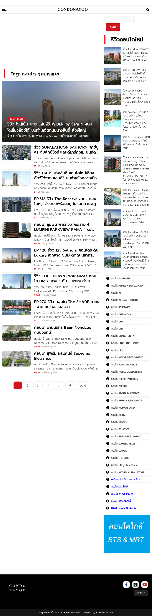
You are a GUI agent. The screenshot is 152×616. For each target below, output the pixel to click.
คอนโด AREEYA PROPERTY (124, 300)
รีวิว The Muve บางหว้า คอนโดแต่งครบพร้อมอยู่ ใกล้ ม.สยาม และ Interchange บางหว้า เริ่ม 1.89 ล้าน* (136, 239)
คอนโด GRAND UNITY (122, 336)
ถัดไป (83, 385)
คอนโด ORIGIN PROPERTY (124, 379)
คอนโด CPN (117, 328)
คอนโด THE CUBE (120, 458)
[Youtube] (144, 584)
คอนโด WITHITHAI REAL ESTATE (127, 472)
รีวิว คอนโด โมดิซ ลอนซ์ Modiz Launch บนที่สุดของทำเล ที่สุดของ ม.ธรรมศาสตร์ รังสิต (135, 216)
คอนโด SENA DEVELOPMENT (126, 436)
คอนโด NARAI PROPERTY (124, 364)
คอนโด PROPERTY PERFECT (125, 393)
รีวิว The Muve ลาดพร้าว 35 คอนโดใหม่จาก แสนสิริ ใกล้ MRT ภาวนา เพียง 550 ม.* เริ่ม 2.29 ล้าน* (136, 54)
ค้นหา (113, 27)
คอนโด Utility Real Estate (124, 465)
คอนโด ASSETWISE (120, 278)
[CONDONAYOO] (73, 9)
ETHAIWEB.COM (104, 612)
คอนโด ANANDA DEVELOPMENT (128, 285)
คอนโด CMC (117, 321)
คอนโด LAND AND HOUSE (125, 343)
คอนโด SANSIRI (119, 422)
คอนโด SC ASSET (120, 429)
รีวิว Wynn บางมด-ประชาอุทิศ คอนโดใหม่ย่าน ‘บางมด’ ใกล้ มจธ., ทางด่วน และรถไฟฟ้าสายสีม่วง (136, 98)
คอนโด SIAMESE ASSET (123, 443)
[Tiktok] (135, 584)
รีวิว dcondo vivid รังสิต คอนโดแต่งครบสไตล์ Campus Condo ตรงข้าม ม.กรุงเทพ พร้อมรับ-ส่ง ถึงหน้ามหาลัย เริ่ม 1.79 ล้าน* (135, 121)
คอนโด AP (116, 293)
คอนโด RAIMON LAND (123, 407)
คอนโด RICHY (118, 415)
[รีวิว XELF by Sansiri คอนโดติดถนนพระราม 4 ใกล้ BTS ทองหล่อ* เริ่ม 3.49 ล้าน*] (112, 143)
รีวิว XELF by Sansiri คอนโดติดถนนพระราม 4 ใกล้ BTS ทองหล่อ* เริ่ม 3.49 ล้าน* (136, 142)
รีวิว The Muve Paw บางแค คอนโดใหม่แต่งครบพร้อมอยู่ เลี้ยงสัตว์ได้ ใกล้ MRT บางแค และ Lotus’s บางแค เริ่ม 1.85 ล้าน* (136, 260)
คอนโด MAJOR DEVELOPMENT (127, 357)
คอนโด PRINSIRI (119, 386)
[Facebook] (126, 584)
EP (35, 166)
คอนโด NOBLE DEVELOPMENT (126, 372)
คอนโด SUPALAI (119, 450)
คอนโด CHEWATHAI (121, 314)
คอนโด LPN (117, 350)
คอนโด (37, 243)
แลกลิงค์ (141, 593)
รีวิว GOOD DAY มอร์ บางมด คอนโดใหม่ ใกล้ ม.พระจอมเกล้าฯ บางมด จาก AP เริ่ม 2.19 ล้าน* (135, 75)
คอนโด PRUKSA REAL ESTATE (126, 400)
